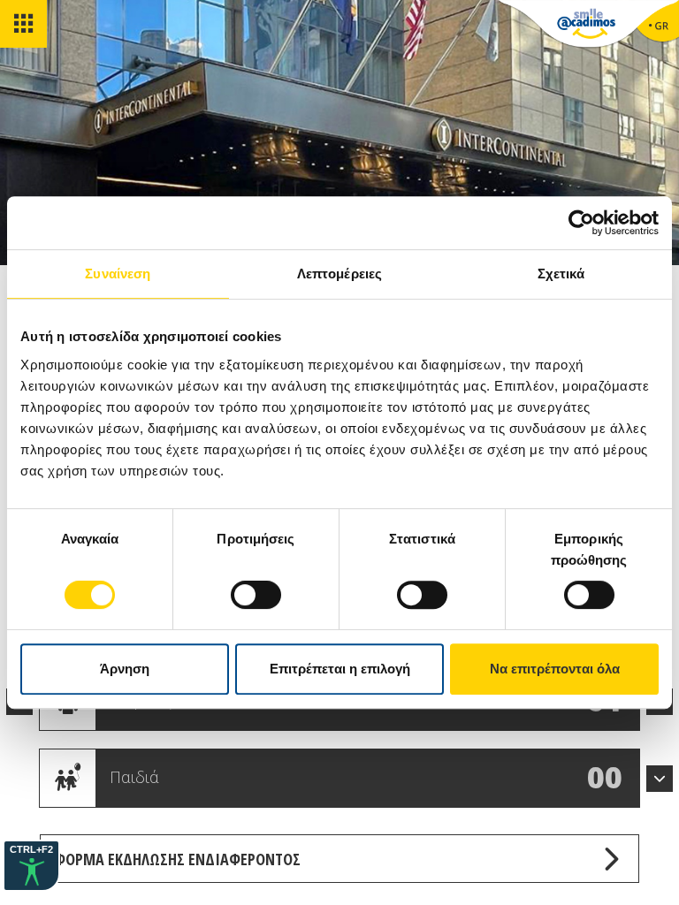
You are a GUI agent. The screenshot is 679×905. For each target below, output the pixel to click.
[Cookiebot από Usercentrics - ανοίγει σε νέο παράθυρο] (581, 222)
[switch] (256, 595)
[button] (659, 778)
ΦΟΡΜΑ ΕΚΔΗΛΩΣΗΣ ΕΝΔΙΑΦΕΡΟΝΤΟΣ (177, 859)
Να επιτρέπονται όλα (555, 668)
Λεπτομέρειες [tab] (339, 273)
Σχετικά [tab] (561, 273)
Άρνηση (124, 668)
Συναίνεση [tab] (117, 273)
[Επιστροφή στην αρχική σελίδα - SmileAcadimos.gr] (586, 27)
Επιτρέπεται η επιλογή (340, 668)
